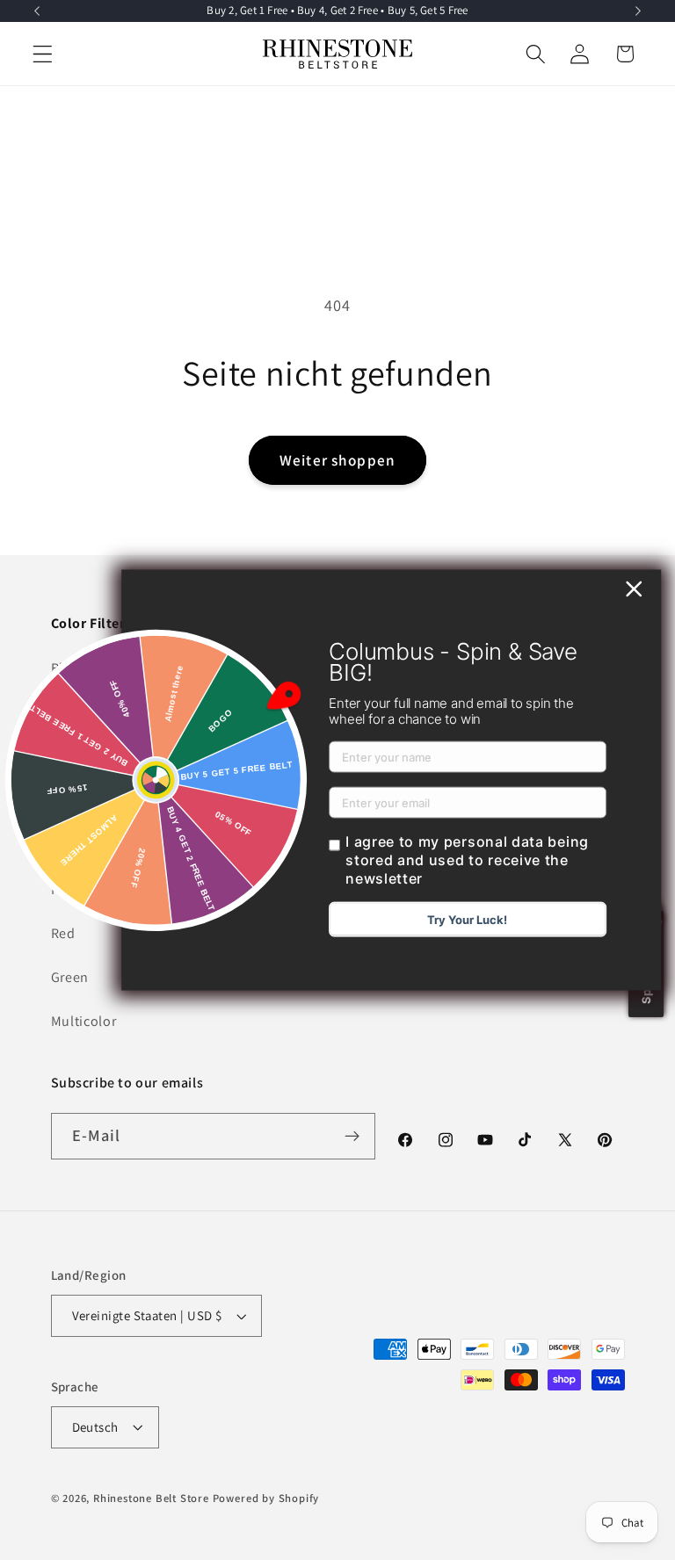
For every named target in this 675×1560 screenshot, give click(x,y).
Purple (72, 889)
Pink (65, 844)
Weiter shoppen (337, 460)
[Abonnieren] (352, 1136)
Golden (74, 757)
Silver (69, 800)
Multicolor (84, 1021)
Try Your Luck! (467, 919)
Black (68, 668)
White (69, 713)
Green (70, 977)
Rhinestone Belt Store (151, 1498)
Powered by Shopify (266, 1498)
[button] (42, 54)
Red (63, 933)
